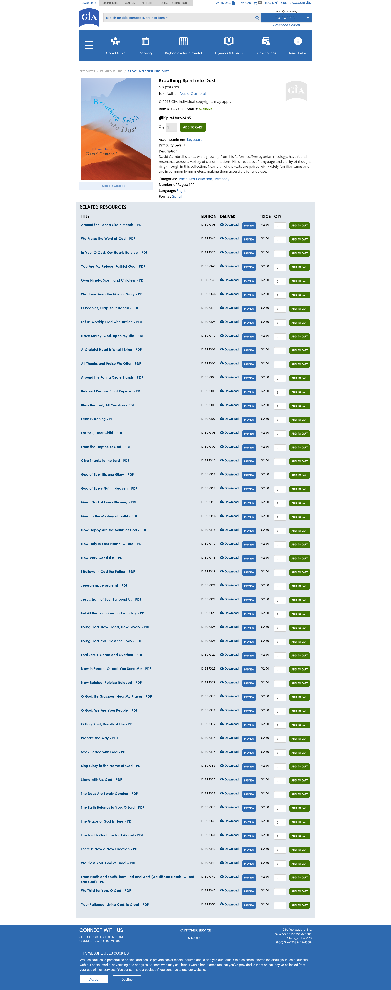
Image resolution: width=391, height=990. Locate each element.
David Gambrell (193, 93)
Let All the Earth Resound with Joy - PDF (113, 613)
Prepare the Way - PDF (99, 738)
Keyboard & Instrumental (183, 53)
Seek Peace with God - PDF (104, 752)
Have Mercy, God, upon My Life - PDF (112, 336)
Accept (94, 979)
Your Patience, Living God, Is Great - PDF (115, 904)
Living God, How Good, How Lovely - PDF (115, 627)
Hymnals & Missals (229, 53)
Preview (249, 225)
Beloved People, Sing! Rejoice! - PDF (111, 391)
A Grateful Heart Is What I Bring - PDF (111, 349)
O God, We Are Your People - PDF (109, 710)
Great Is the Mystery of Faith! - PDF (109, 516)
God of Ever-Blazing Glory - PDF (107, 474)
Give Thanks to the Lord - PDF (105, 460)
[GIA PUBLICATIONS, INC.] (89, 16)
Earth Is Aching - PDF (98, 419)
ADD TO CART (193, 127)
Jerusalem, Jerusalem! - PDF (104, 585)
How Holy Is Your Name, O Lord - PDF (112, 544)
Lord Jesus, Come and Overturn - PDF (112, 655)
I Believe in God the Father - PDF (108, 571)
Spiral (177, 196)
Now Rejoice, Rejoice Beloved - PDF (111, 682)
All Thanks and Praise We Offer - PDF (111, 363)
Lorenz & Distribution (174, 3)
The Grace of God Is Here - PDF (107, 821)
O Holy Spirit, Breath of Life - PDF (107, 724)
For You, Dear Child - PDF (102, 433)
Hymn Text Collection (195, 178)
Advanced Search (286, 24)
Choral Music (115, 53)
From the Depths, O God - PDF (106, 447)
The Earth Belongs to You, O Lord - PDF (112, 807)
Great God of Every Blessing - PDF (109, 502)
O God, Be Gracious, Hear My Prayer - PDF (116, 696)
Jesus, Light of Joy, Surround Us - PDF (111, 599)
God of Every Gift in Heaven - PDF (109, 488)
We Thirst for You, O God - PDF (106, 890)
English (182, 190)
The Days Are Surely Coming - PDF (109, 793)
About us (195, 938)
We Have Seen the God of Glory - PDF (112, 294)
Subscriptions (266, 53)
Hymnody (222, 178)
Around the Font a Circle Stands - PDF (112, 225)
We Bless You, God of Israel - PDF (108, 863)
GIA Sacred (89, 3)
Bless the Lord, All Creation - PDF (107, 405)
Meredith (147, 3)
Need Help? (297, 53)
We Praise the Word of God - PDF (108, 239)
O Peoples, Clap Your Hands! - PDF (110, 308)
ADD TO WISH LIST (115, 186)
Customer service (195, 930)
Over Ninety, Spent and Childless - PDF (113, 280)
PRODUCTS (87, 71)
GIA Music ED (110, 3)
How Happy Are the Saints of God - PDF (114, 530)
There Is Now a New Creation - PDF (110, 849)
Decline (127, 979)
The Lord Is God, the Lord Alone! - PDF (112, 835)
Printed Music (111, 71)
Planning (145, 53)
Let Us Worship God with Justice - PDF (111, 322)
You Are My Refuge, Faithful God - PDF (113, 266)
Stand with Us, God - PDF (101, 780)
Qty (162, 126)
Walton (130, 3)
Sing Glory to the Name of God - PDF (111, 766)
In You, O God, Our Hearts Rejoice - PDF (114, 252)
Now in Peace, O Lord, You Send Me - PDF (116, 669)
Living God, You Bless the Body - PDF (111, 641)
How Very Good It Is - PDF (102, 558)
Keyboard (195, 139)
